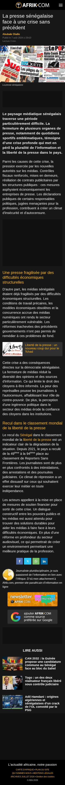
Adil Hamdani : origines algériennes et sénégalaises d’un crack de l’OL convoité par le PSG (42, 703)
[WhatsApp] (36, 561)
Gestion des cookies (45, 777)
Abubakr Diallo (11, 34)
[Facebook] (19, 561)
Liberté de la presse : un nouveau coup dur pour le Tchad (42, 348)
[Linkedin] (44, 561)
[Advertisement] (32, 99)
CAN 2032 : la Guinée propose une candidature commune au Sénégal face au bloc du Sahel (43, 663)
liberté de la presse (36, 439)
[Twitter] (27, 561)
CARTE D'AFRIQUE (25, 770)
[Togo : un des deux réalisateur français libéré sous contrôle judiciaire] (12, 683)
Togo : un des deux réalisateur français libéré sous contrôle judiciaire (43, 681)
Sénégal (26, 435)
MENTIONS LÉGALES (43, 773)
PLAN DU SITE (42, 770)
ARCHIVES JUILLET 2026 (22, 777)
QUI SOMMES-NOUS (21, 773)
